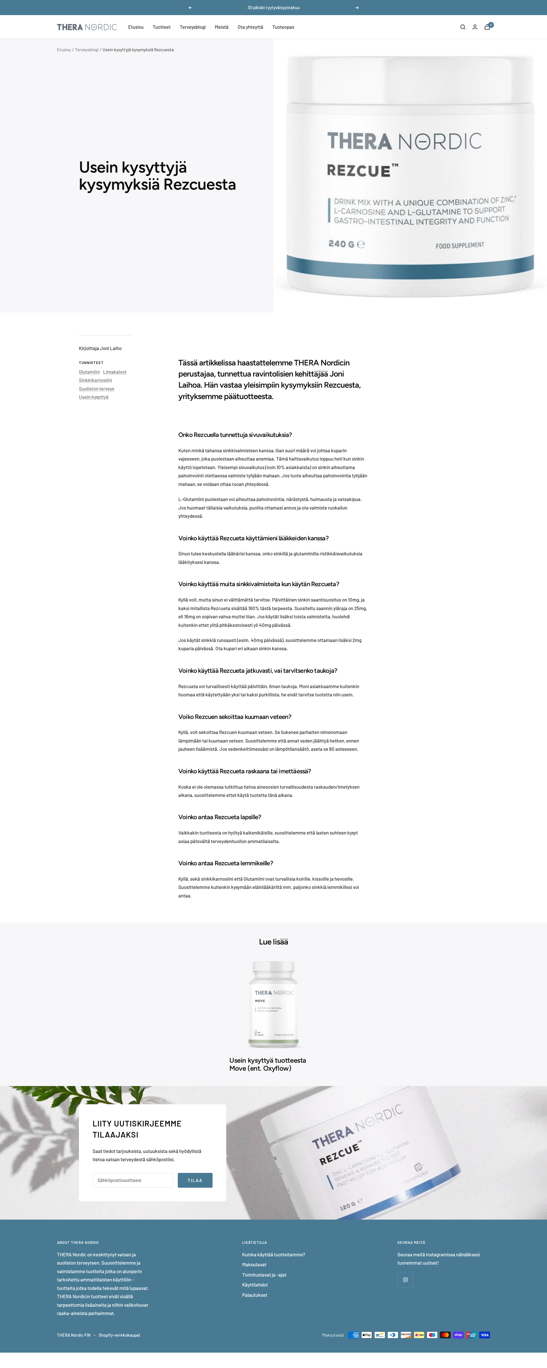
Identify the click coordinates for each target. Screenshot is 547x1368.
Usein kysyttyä (94, 397)
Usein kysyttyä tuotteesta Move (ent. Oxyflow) (267, 1064)
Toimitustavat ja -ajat (264, 1274)
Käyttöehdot (255, 1284)
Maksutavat (254, 1264)
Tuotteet (162, 27)
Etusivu (136, 27)
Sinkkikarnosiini (95, 380)
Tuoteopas (283, 27)
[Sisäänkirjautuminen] (474, 26)
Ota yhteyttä (250, 27)
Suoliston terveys (96, 388)
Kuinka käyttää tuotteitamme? (273, 1254)
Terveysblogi (193, 27)
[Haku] (463, 27)
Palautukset (254, 1295)
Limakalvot (114, 372)
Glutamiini (89, 372)
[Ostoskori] (487, 27)
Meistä (221, 27)
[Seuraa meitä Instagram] (405, 1280)
